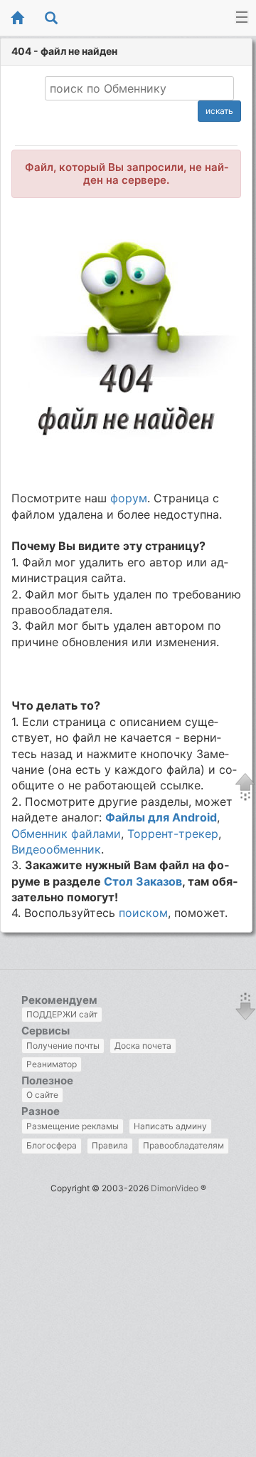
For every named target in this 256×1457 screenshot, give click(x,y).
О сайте (42, 1094)
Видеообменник (56, 849)
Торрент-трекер (172, 833)
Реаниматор (51, 1064)
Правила (110, 1145)
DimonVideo (174, 1188)
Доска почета (142, 1045)
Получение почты (63, 1045)
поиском (143, 913)
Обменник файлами (66, 833)
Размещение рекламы (72, 1126)
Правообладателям (183, 1145)
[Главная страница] (17, 18)
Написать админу (170, 1126)
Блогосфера (51, 1145)
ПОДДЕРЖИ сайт (61, 1014)
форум (128, 498)
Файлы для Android (161, 817)
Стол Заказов (143, 881)
